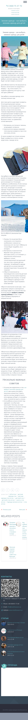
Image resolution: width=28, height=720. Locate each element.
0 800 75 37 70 (15, 6)
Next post (22, 509)
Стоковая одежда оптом (15, 645)
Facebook (7, 490)
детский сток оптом (8, 500)
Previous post (7, 509)
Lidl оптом (12, 494)
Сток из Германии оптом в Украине (15, 652)
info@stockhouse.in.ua (14, 607)
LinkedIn (12, 490)
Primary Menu (25, 2)
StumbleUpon (17, 490)
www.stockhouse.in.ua (15, 610)
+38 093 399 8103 (15, 14)
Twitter (3, 490)
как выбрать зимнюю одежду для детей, (15, 389)
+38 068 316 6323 (15, 10)
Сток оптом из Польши (14, 630)
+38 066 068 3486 (15, 12)
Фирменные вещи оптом (15, 637)
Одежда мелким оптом (14, 502)
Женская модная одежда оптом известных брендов (12, 551)
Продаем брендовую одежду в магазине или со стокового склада (13, 528)
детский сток (19, 498)
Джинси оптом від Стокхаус (16, 622)
